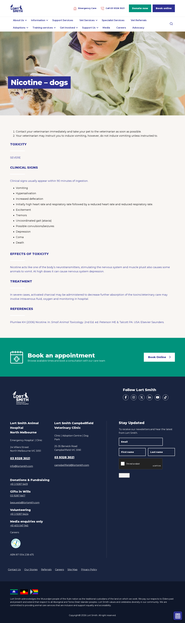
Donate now (140, 8)
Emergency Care (87, 8)
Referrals (46, 569)
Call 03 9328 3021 (115, 8)
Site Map (72, 569)
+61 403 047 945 (19, 525)
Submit (124, 475)
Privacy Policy (89, 569)
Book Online (157, 357)
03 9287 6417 (17, 495)
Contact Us (14, 569)
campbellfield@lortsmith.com (71, 465)
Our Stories (30, 569)
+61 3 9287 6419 (19, 484)
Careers (14, 532)
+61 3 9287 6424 (19, 514)
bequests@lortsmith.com (24, 502)
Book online (164, 8)
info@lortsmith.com (21, 466)
